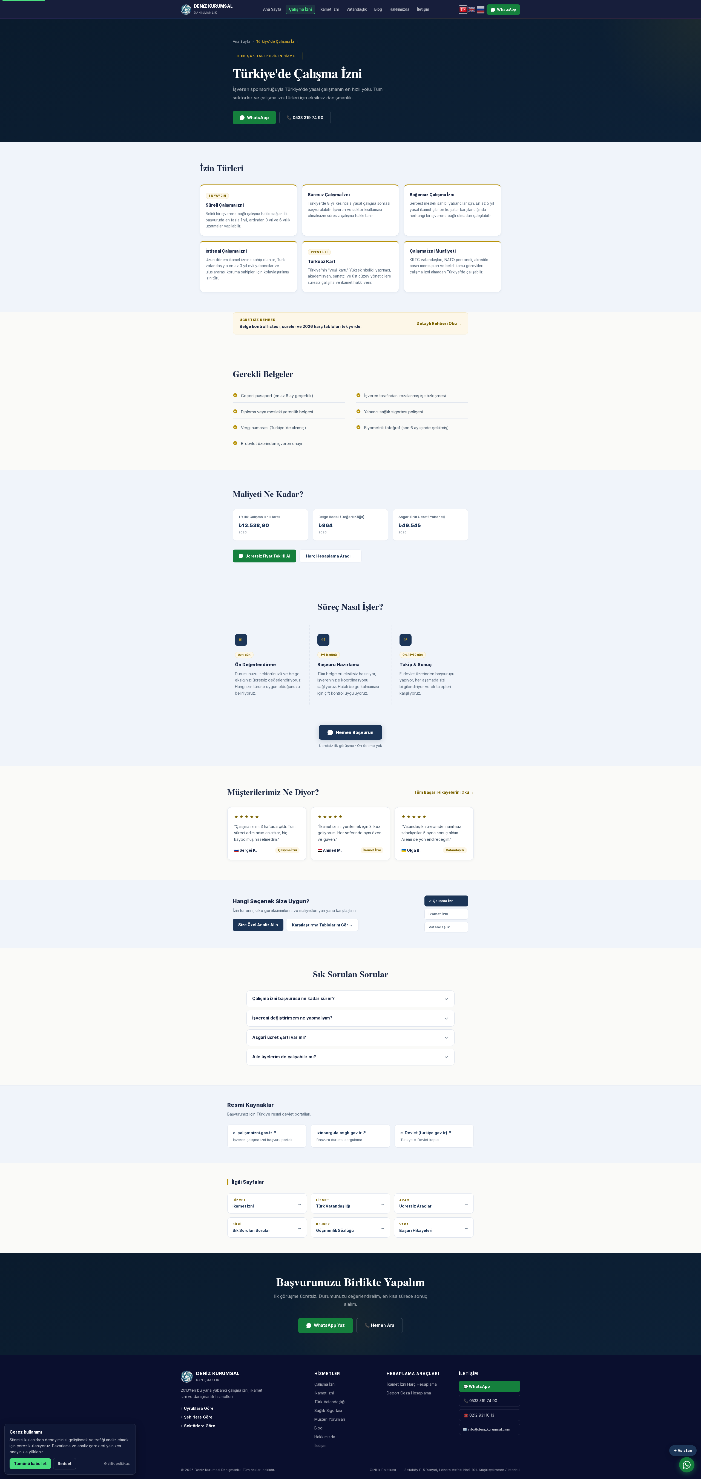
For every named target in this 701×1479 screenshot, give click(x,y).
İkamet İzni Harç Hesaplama (412, 1384)
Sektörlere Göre (198, 1425)
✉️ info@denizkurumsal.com (486, 1429)
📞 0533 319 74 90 (305, 117)
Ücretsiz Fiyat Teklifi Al (267, 556)
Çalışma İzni (300, 9)
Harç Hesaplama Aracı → (330, 556)
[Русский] (480, 9)
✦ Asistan (683, 1450)
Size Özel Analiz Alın (258, 924)
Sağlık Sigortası (328, 1410)
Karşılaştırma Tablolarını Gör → (322, 925)
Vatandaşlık (356, 9)
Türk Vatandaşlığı (329, 1401)
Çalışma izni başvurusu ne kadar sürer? (293, 998)
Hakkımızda (399, 9)
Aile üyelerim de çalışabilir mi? (284, 1056)
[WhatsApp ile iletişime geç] (686, 1464)
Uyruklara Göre (197, 1408)
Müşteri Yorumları (329, 1419)
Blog (378, 9)
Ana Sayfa (272, 9)
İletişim (423, 9)
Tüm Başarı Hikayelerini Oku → (444, 792)
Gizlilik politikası (117, 1463)
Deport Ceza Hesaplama (409, 1393)
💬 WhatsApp (476, 1386)
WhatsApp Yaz (329, 1325)
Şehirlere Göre (196, 1417)
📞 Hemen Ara (379, 1325)
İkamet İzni (329, 9)
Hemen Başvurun (355, 732)
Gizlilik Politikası (383, 1470)
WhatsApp (506, 9)
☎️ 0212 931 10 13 (479, 1415)
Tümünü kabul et (30, 1463)
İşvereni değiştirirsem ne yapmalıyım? (292, 1018)
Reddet (64, 1463)
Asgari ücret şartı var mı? (279, 1037)
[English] (472, 9)
